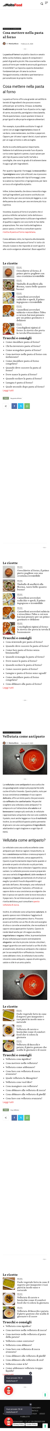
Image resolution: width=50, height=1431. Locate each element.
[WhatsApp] (27, 406)
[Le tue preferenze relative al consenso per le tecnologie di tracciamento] (45, 1426)
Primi (19, 267)
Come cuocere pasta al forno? (22, 668)
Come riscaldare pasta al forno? (23, 341)
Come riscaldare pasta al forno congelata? (22, 362)
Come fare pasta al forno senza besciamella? (22, 651)
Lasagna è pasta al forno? (19, 382)
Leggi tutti (8, 390)
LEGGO (42, 1413)
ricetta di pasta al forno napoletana (19, 232)
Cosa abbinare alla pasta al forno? (24, 683)
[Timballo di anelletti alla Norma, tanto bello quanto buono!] (8, 285)
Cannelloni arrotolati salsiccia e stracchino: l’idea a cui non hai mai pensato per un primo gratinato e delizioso (31, 315)
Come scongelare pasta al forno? (23, 350)
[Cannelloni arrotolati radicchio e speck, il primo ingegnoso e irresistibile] (8, 298)
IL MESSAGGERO (34, 1408)
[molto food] (12, 5)
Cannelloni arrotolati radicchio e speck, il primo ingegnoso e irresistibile (31, 299)
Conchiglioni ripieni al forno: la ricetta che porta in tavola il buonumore (31, 330)
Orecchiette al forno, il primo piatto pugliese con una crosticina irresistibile (30, 273)
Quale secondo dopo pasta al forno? (25, 386)
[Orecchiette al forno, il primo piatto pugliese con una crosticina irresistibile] (8, 272)
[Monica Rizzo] (4, 43)
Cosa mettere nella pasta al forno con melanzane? (26, 355)
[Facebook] (14, 406)
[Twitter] (20, 406)
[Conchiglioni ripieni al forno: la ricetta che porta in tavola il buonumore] (8, 329)
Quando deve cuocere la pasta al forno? (23, 369)
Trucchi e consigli (11, 29)
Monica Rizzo (13, 43)
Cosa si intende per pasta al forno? (24, 641)
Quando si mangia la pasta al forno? (25, 656)
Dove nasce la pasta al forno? (21, 374)
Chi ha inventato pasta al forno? (23, 345)
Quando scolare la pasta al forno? (24, 378)
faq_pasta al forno (16, 398)
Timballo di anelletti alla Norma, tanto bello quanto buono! (31, 286)
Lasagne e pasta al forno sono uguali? (26, 673)
